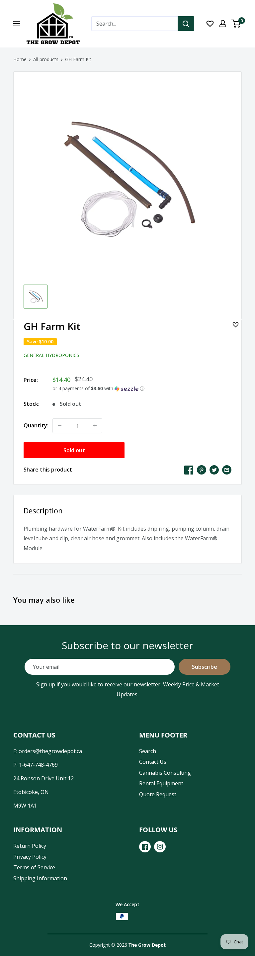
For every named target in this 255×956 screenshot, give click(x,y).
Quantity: (36, 425)
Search (147, 751)
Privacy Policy (29, 856)
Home (20, 59)
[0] (236, 24)
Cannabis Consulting (165, 772)
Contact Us (152, 761)
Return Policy (29, 845)
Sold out (74, 450)
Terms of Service (34, 867)
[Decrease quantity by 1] (60, 426)
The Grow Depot (147, 945)
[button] (141, 388)
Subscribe (204, 666)
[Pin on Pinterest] (201, 470)
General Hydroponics (51, 355)
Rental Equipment (161, 783)
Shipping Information (40, 878)
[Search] (186, 23)
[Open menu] (16, 23)
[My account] (222, 23)
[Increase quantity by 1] (95, 426)
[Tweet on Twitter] (214, 470)
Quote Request (157, 794)
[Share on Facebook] (189, 470)
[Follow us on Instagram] (160, 846)
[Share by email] (226, 470)
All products (45, 59)
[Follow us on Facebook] (145, 846)
